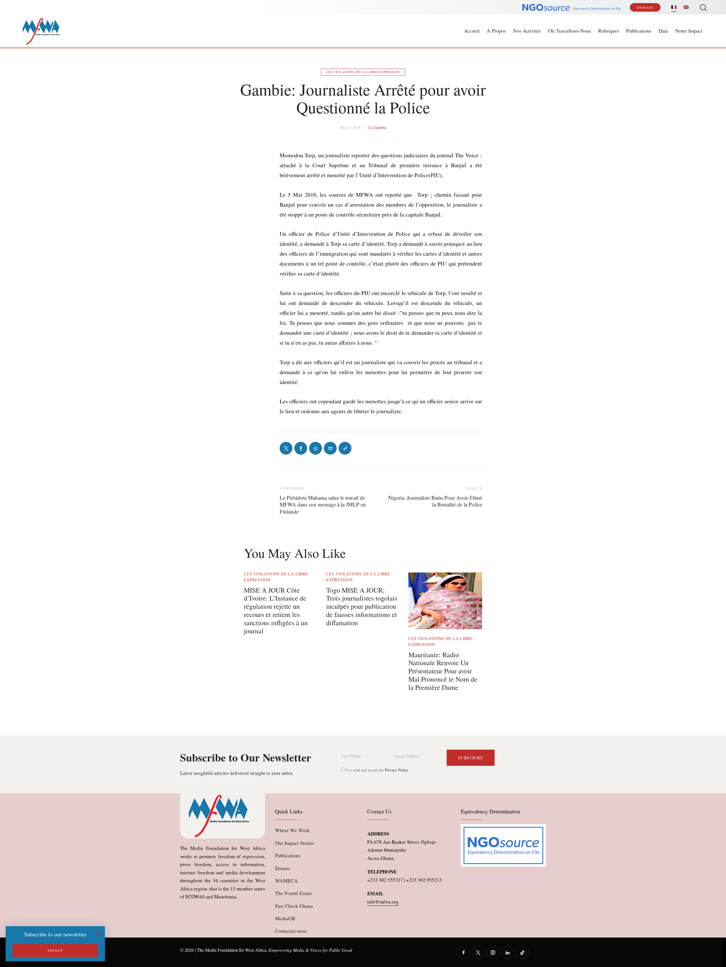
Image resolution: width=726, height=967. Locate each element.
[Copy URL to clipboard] (345, 448)
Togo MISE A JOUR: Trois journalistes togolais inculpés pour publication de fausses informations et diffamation (361, 606)
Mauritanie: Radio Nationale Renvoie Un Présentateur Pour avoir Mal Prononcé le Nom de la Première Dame (442, 671)
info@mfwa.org (383, 901)
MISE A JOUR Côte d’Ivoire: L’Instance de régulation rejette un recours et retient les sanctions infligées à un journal (276, 610)
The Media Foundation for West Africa (231, 950)
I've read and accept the (376, 770)
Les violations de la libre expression (363, 72)
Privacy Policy (396, 770)
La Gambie (377, 127)
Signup (55, 950)
